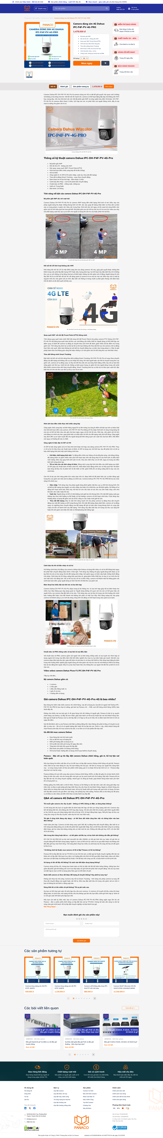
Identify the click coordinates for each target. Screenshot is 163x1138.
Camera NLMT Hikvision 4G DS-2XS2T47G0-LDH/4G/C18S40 (125, 987)
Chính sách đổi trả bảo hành (121, 1096)
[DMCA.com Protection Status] (31, 1130)
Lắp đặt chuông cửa (60, 1102)
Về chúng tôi (28, 1091)
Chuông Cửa (87, 1105)
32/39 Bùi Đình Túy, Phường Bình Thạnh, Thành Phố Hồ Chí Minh (37, 1115)
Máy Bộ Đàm (87, 1108)
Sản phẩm (36, 18)
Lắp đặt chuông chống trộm (62, 1105)
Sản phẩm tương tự (81, 86)
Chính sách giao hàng (119, 1099)
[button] (73, 998)
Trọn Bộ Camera (88, 1102)
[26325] (105, 63)
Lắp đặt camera (59, 1091)
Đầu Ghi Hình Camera (90, 1094)
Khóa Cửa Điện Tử (88, 1096)
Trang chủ (27, 18)
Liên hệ (26, 1099)
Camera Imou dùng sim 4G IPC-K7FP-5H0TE (66, 987)
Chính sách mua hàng (119, 1094)
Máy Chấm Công (88, 1099)
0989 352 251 (31, 1122)
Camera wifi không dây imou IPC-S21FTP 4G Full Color (96, 987)
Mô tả (53, 86)
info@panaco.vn (32, 1119)
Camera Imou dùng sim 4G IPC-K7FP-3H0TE (36, 987)
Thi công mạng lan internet (62, 1099)
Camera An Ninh (47, 18)
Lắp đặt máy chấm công (61, 1096)
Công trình (27, 1094)
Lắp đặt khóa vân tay (60, 1094)
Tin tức (26, 1096)
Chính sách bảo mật (118, 1091)
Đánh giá (64, 86)
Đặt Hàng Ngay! (50, 907)
